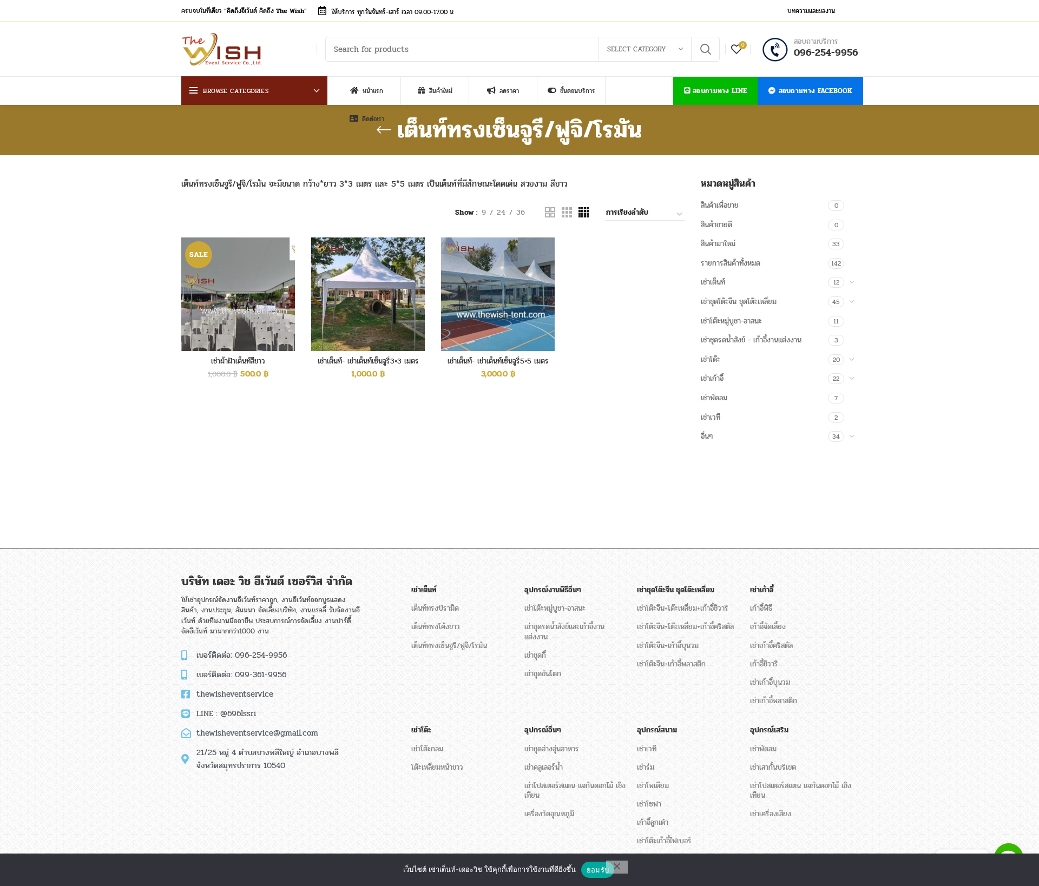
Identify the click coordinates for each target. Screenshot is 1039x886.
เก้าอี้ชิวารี (764, 664)
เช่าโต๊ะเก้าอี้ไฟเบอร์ (664, 841)
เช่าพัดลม (714, 398)
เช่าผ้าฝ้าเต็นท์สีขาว (238, 361)
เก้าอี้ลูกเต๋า (652, 822)
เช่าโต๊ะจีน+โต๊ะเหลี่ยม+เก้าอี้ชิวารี (682, 608)
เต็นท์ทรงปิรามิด (435, 608)
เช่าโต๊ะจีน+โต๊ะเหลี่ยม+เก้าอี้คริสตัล (685, 626)
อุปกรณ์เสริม (769, 730)
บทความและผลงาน (811, 11)
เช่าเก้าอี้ (712, 378)
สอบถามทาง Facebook (815, 90)
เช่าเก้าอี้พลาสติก (773, 700)
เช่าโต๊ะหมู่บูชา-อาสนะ (731, 321)
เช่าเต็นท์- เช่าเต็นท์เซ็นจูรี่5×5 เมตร (498, 361)
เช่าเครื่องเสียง (770, 813)
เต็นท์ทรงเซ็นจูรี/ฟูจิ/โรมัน (449, 645)
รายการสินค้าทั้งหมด (730, 263)
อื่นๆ (707, 436)
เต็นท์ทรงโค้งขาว (435, 626)
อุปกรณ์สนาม (657, 730)
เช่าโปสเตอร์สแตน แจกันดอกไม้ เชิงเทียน (575, 790)
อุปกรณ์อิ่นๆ (542, 730)
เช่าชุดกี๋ (535, 655)
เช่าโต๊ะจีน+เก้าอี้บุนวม (668, 645)
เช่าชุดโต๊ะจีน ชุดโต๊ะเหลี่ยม (739, 301)
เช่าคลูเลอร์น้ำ (543, 767)
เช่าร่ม (645, 767)
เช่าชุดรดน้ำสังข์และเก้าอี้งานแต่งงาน (564, 631)
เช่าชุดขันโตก (542, 673)
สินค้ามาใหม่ (718, 243)
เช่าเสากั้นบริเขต (773, 767)
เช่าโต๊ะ (710, 359)
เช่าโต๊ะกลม (427, 749)
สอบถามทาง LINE (720, 90)
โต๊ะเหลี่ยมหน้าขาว (437, 767)
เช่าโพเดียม (653, 785)
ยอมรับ (598, 869)
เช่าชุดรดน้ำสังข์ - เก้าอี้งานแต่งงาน (751, 340)
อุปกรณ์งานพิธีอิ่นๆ (552, 590)
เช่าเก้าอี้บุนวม (770, 682)
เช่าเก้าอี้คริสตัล (771, 645)
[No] (617, 867)
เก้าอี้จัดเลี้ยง (768, 626)
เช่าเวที (710, 417)
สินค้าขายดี (716, 224)
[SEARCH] (705, 49)
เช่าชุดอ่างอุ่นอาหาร (551, 749)
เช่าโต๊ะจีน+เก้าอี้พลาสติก (671, 664)
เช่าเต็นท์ (713, 282)
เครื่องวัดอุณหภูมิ (549, 813)
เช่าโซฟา (649, 804)
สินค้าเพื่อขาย (720, 205)
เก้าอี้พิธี (761, 608)
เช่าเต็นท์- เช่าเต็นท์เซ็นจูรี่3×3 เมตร (368, 361)
